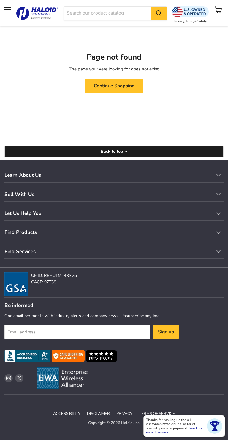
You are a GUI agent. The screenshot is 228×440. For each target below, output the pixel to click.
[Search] (159, 13)
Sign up (166, 332)
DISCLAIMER (98, 413)
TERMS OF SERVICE (157, 413)
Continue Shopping (114, 86)
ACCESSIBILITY (66, 413)
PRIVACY (124, 413)
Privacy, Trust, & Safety (190, 21)
